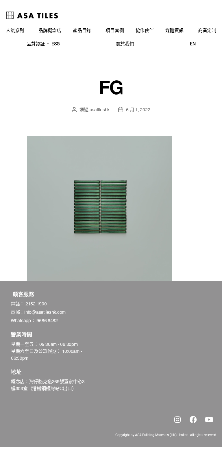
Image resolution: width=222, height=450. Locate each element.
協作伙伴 (145, 30)
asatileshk (100, 109)
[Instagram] (177, 419)
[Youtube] (209, 419)
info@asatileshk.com (45, 312)
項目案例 (115, 30)
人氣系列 (15, 30)
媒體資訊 (174, 30)
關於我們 (125, 44)
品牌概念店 (49, 30)
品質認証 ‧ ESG (43, 44)
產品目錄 (82, 30)
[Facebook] (193, 419)
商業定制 (207, 30)
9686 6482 (47, 320)
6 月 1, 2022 (138, 109)
